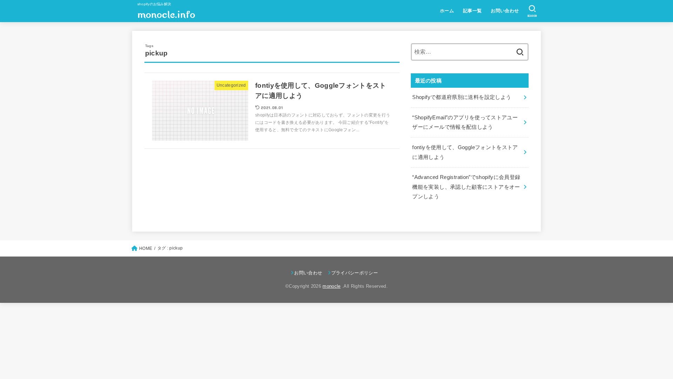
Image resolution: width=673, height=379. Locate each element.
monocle (331, 286)
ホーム (447, 10)
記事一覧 (472, 10)
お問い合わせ (505, 10)
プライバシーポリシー (354, 272)
